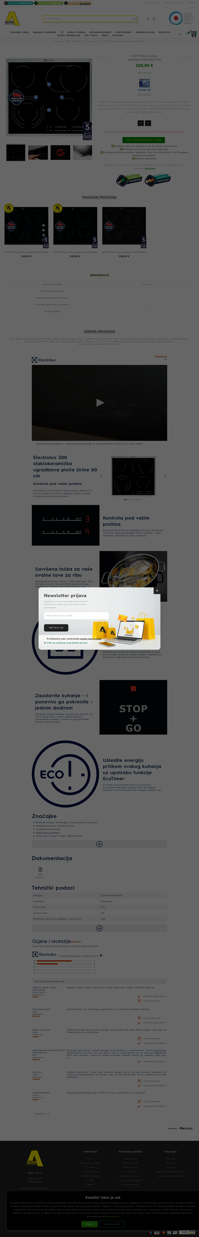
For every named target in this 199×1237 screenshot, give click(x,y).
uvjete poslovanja (90, 638)
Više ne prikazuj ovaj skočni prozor (67, 642)
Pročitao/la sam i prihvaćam (74, 638)
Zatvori (157, 590)
